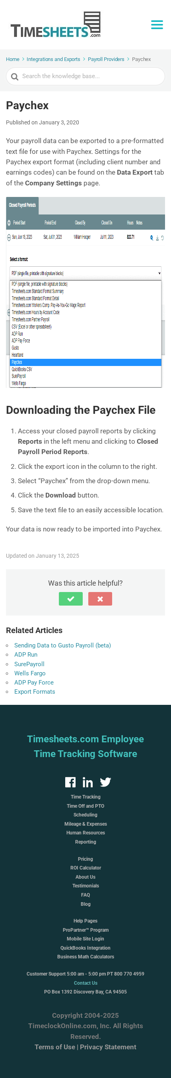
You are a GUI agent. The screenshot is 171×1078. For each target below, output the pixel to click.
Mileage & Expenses (85, 824)
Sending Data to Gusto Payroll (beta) (62, 645)
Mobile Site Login (85, 939)
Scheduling (85, 815)
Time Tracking (86, 797)
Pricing (85, 859)
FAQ (85, 895)
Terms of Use (55, 1047)
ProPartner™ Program (86, 930)
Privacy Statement (108, 1047)
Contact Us (85, 983)
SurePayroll (29, 664)
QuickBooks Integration (85, 948)
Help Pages (85, 921)
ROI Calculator (85, 868)
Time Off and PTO (85, 806)
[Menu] (157, 24)
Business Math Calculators (85, 957)
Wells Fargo (30, 673)
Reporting (85, 842)
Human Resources (85, 833)
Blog (86, 904)
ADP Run (25, 654)
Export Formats (34, 691)
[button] (71, 599)
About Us (85, 877)
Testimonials (85, 886)
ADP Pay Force (34, 682)
